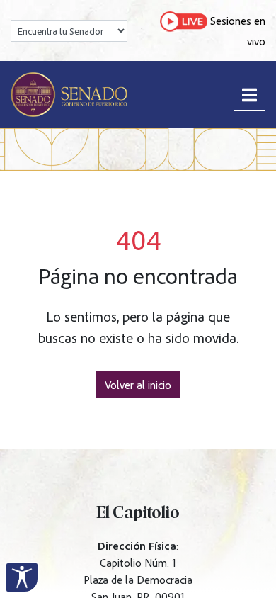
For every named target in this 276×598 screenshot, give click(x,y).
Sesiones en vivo (236, 30)
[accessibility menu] (22, 577)
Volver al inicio (138, 385)
